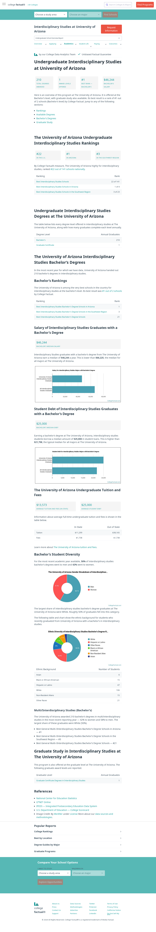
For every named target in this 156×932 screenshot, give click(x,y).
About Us (55, 903)
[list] (40, 44)
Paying (97, 44)
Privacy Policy (112, 907)
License (74, 813)
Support (55, 913)
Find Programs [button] (145, 4)
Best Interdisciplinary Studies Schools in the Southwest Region (63, 192)
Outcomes (113, 44)
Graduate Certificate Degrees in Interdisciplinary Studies (60, 780)
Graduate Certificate (45, 245)
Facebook (93, 910)
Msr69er (58, 813)
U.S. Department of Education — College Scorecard (62, 810)
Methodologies (76, 907)
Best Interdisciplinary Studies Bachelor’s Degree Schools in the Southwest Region (71, 311)
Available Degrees (45, 114)
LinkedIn (92, 913)
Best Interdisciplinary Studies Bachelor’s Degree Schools (60, 317)
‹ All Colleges (32, 5)
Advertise (74, 910)
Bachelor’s (40, 240)
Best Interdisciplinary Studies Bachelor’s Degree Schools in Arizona (65, 306)
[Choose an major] (85, 14)
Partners (73, 913)
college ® (16, 4)
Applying (52, 44)
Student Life (84, 44)
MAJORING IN (77, 868)
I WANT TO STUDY (45, 868)
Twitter (92, 903)
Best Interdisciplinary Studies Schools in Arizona (57, 186)
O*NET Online (43, 802)
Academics (68, 44)
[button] (111, 29)
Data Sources (75, 903)
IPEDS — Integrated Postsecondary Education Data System (66, 806)
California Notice (114, 910)
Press (54, 907)
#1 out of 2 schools (112, 291)
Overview (38, 44)
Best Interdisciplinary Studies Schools (52, 181)
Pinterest (92, 907)
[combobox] (118, 4)
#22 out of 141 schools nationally (68, 169)
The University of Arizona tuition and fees (75, 547)
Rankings (41, 110)
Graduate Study (44, 122)
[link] (40, 44)
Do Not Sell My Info (113, 914)
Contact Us (56, 910)
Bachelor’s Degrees (46, 118)
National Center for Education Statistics (56, 798)
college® (40, 910)
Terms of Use (112, 903)
